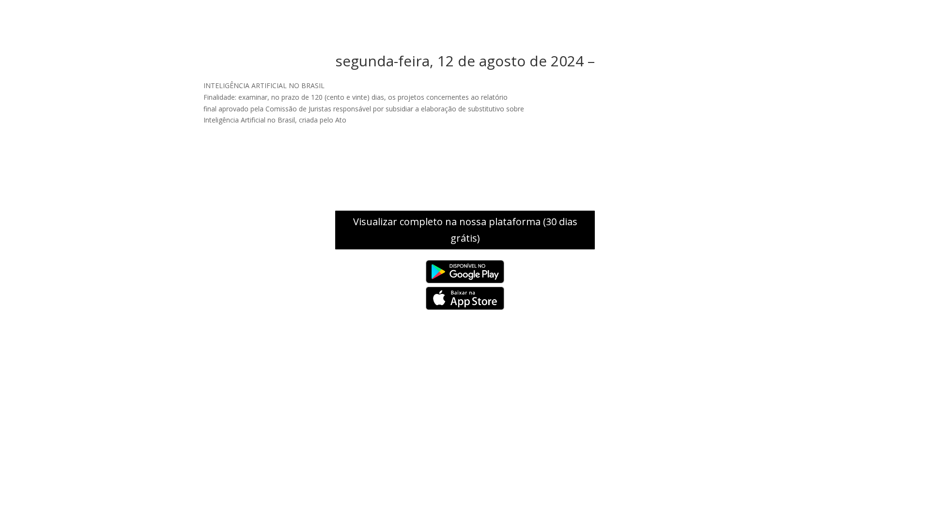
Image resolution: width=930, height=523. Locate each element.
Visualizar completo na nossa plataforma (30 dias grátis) (465, 230)
